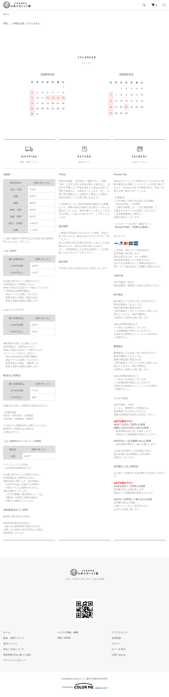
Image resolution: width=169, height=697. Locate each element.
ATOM (67, 637)
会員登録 (116, 637)
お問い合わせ (118, 654)
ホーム (6, 14)
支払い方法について (13, 649)
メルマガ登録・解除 (67, 632)
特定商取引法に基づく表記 (17, 654)
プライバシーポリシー (14, 660)
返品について (10, 643)
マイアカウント (120, 632)
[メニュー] (164, 5)
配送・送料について (13, 637)
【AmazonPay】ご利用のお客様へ (131, 226)
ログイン (116, 643)
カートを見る (118, 649)
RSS (59, 637)
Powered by (67, 686)
